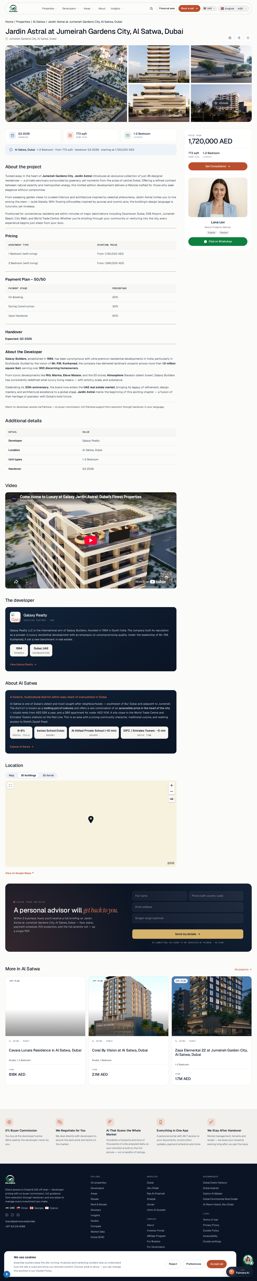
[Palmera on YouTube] (12, 1214)
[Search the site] (151, 8)
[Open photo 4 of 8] (158, 103)
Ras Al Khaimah (156, 1193)
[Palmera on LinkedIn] (18, 1214)
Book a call (189, 8)
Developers (69, 8)
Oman (24, 1208)
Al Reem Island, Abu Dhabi (218, 1204)
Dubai (150, 1182)
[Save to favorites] (248, 38)
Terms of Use (210, 1219)
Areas (87, 8)
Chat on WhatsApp (220, 241)
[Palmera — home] (13, 8)
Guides (95, 1220)
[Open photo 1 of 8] (66, 83)
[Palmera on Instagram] (6, 1214)
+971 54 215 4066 (15, 1226)
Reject (173, 1264)
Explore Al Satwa (20, 746)
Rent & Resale (99, 1204)
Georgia (38, 1208)
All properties (98, 1182)
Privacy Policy (211, 1225)
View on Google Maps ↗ (19, 873)
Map (11, 775)
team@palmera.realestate (20, 1221)
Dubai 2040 (97, 1237)
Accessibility (210, 1236)
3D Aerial (48, 775)
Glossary (96, 1210)
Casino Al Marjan (212, 1193)
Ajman (150, 1204)
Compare (96, 1226)
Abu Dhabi (153, 1188)
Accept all (216, 1264)
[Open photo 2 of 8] (158, 64)
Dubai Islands (211, 1188)
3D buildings (28, 775)
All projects (241, 969)
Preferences (193, 1264)
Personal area (166, 8)
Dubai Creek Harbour (215, 1182)
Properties (48, 8)
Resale (95, 1199)
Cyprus (54, 1208)
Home (9, 22)
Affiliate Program (156, 1236)
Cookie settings (212, 1241)
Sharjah (151, 1199)
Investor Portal (155, 1230)
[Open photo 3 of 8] (221, 64)
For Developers (156, 1247)
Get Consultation (215, 166)
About (102, 8)
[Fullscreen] (10, 785)
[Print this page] (230, 38)
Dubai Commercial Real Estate (220, 1199)
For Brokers (153, 1241)
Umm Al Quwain (156, 1210)
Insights (115, 8)
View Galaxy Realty (21, 664)
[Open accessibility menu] (6, 1274)
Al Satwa (39, 22)
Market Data (98, 1231)
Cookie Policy (211, 1230)
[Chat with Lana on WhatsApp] (248, 1259)
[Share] (239, 38)
